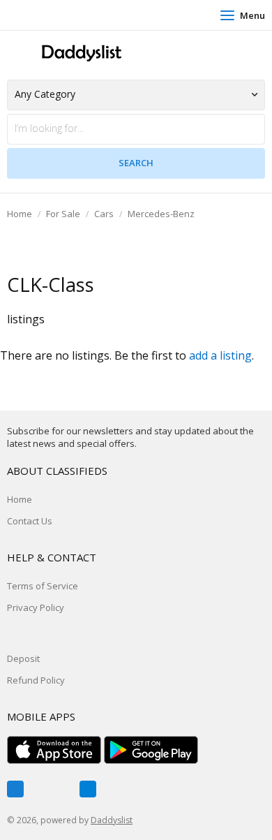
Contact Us (29, 521)
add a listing (220, 355)
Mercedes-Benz (161, 213)
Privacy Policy (35, 607)
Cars (104, 213)
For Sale (63, 213)
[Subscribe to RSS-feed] (88, 789)
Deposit (23, 658)
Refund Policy (36, 680)
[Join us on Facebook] (15, 789)
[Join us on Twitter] (51, 789)
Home (19, 213)
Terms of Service (42, 586)
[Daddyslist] (80, 53)
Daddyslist (112, 820)
